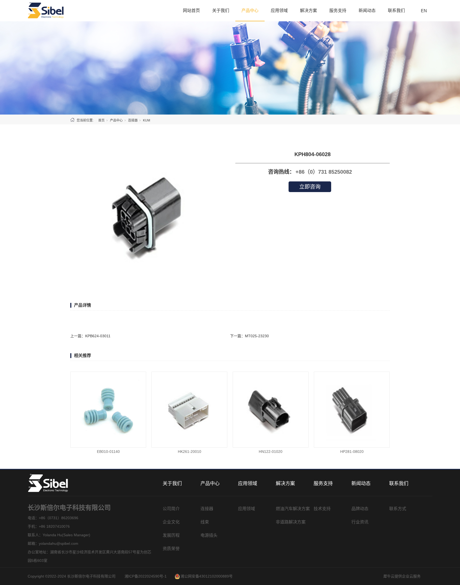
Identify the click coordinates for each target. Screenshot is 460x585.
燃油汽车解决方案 (293, 508)
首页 (101, 120)
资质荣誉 (171, 548)
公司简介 (171, 508)
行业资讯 (359, 522)
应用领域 (279, 10)
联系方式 (397, 508)
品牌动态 (359, 508)
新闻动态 (367, 10)
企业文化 (171, 522)
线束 (204, 522)
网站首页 (191, 10)
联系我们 (396, 10)
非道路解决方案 (291, 522)
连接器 (133, 120)
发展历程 (171, 535)
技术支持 (322, 508)
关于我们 (220, 10)
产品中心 (249, 10)
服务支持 (337, 10)
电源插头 (208, 535)
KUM (146, 120)
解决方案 (308, 10)
